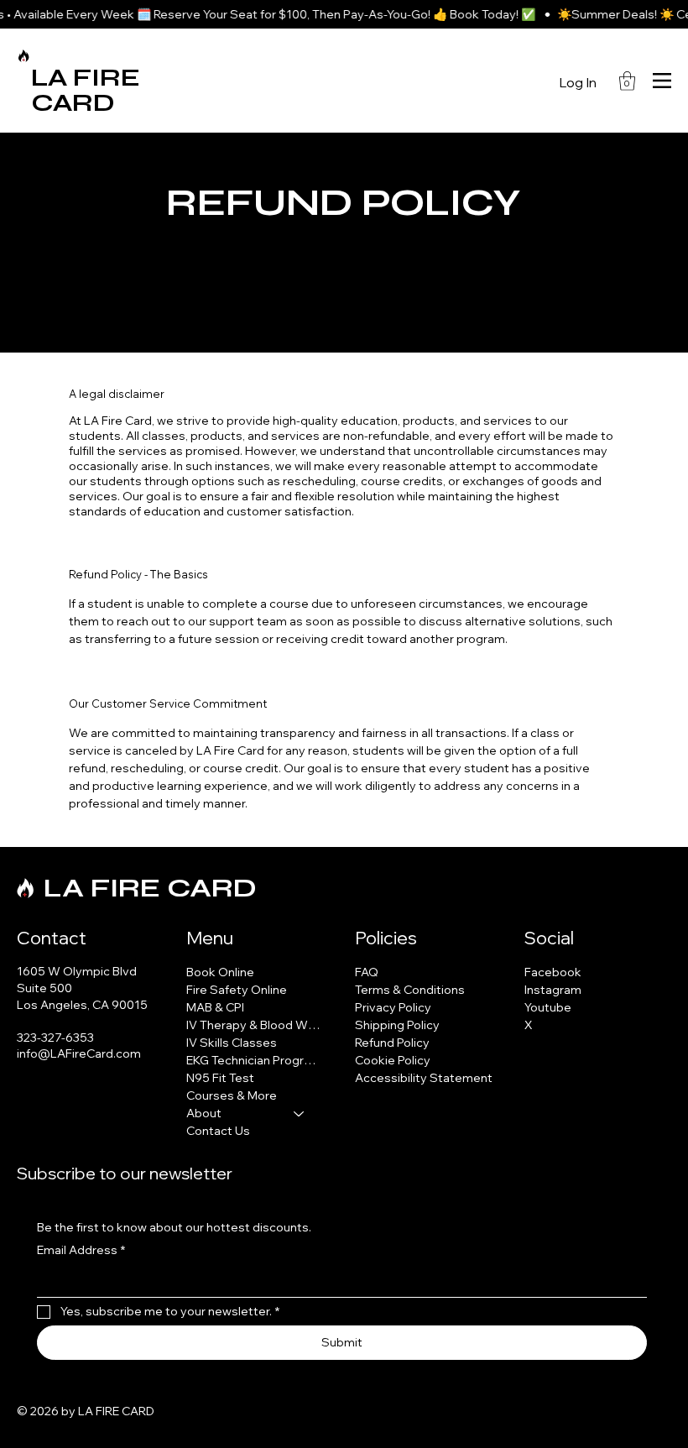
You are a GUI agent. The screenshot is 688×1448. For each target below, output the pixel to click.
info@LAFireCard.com (79, 1053)
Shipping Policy (397, 1024)
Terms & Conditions (410, 989)
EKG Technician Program (253, 1060)
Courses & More (231, 1095)
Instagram (552, 989)
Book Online (220, 972)
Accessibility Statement (424, 1077)
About (204, 1113)
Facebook (552, 972)
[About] (300, 1113)
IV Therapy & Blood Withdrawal (253, 1024)
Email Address (81, 1249)
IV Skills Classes (231, 1042)
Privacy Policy (393, 1007)
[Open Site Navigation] (662, 80)
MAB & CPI (215, 1007)
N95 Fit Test (220, 1077)
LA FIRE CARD (85, 90)
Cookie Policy (392, 1060)
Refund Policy (392, 1042)
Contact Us (218, 1130)
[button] (627, 81)
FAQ (366, 972)
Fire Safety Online (236, 989)
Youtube (547, 1007)
